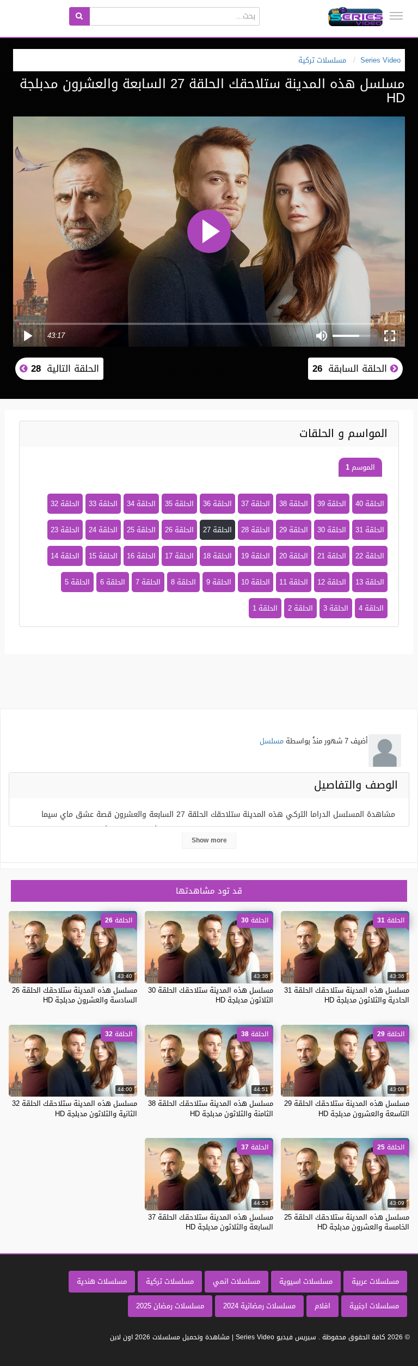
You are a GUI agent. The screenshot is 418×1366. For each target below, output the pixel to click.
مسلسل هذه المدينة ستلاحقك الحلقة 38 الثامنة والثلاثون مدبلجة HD (210, 1108)
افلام (322, 1306)
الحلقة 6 (112, 582)
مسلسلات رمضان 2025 (170, 1306)
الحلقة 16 (141, 556)
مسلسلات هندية (102, 1281)
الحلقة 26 (179, 530)
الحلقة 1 (265, 608)
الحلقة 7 (148, 582)
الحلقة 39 (331, 503)
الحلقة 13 (369, 582)
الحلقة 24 (103, 530)
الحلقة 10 (255, 582)
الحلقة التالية (63, 368)
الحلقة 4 (371, 608)
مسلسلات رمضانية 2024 (259, 1306)
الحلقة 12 (331, 582)
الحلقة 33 (103, 503)
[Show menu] (396, 16)
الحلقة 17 (179, 556)
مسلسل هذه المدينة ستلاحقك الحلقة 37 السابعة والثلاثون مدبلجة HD (210, 1222)
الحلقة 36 (217, 503)
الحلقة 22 (369, 556)
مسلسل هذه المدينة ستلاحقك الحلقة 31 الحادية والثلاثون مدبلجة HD (346, 995)
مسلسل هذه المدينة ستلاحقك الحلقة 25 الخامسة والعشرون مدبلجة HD (346, 1222)
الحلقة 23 (65, 530)
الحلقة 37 (255, 503)
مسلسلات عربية (375, 1281)
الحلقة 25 (141, 530)
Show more (209, 840)
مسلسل (272, 741)
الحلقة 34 (141, 503)
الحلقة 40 (369, 503)
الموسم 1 (360, 467)
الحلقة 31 (369, 530)
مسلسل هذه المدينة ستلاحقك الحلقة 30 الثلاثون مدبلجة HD (210, 995)
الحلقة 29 (293, 530)
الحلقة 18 (217, 556)
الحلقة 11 (293, 582)
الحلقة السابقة (351, 368)
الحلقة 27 (217, 530)
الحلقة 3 (335, 608)
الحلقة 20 (293, 556)
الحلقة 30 (331, 530)
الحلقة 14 (65, 556)
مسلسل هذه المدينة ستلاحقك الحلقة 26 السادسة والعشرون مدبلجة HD (74, 995)
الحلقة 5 (77, 582)
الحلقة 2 (300, 608)
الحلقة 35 (179, 503)
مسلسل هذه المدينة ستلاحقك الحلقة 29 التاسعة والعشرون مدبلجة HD (346, 1108)
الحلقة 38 (293, 503)
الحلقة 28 (255, 530)
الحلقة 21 (331, 556)
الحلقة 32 (65, 503)
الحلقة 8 (183, 582)
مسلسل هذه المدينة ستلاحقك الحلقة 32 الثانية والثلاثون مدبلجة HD (74, 1108)
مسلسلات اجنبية (374, 1306)
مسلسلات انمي (236, 1281)
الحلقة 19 (255, 556)
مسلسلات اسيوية (306, 1281)
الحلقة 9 (218, 582)
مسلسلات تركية (170, 1281)
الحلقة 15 (103, 556)
